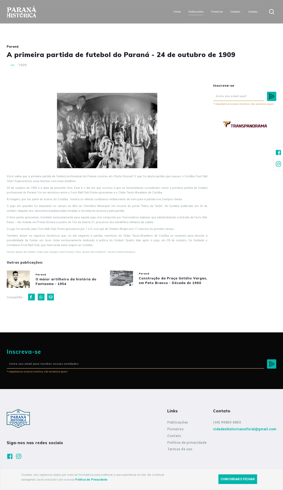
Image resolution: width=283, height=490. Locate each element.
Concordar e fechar (238, 479)
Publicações (177, 422)
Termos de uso (180, 449)
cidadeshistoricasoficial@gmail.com (244, 429)
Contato (174, 436)
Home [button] (177, 11)
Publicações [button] (195, 11)
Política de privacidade (187, 442)
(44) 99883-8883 (227, 422)
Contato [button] (252, 11)
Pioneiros (175, 429)
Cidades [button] (235, 11)
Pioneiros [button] (217, 11)
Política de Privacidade (91, 479)
